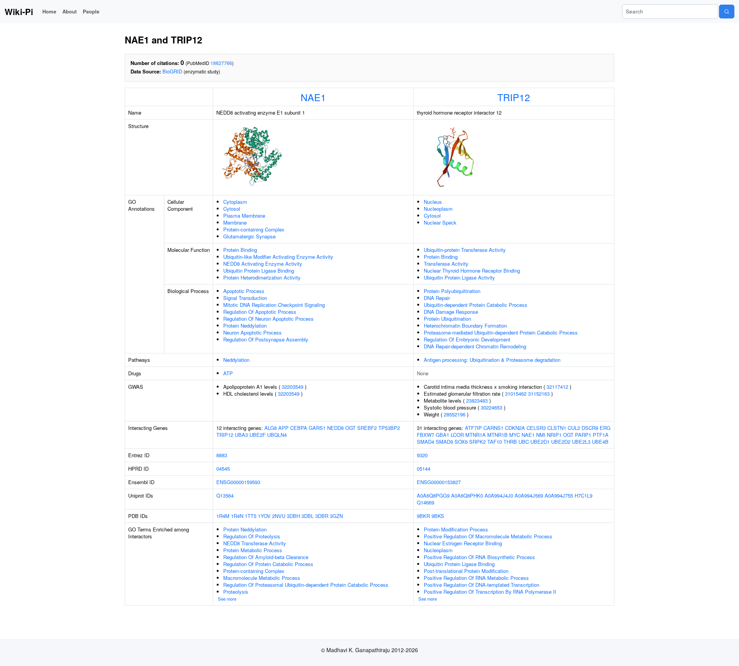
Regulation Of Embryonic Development (467, 339)
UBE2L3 (581, 441)
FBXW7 (425, 434)
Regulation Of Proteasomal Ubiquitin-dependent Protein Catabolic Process (305, 584)
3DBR (321, 515)
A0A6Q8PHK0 (467, 495)
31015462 (516, 393)
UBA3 (241, 434)
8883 (221, 455)
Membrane (235, 222)
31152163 (539, 393)
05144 (423, 468)
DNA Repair (437, 297)
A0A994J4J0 (499, 495)
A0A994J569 (529, 495)
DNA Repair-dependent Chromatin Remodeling (475, 346)
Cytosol (231, 208)
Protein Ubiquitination (447, 318)
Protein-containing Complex (253, 229)
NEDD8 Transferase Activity (254, 543)
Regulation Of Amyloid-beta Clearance (265, 557)
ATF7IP (473, 427)
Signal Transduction (245, 297)
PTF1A (601, 434)
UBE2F (257, 434)
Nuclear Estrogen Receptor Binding (463, 543)
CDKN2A (515, 427)
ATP (228, 373)
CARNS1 (493, 427)
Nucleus (433, 201)
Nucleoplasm (438, 208)
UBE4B (600, 441)
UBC (523, 441)
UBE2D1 (540, 441)
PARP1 (583, 434)
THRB (510, 441)
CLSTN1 (556, 427)
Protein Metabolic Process (252, 550)
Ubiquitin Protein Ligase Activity (459, 277)
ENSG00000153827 (439, 482)
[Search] (726, 11)
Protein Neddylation (245, 325)
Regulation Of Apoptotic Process (259, 311)
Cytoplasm (235, 201)
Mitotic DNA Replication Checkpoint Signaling (274, 304)
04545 (223, 468)
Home (49, 11)
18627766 (221, 63)
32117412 (557, 386)
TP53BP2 (389, 427)
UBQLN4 (277, 434)
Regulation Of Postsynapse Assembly (265, 339)
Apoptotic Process (243, 291)
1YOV (264, 515)
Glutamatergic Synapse (249, 236)
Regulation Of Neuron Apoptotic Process (268, 318)
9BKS (437, 515)
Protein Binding (240, 249)
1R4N (237, 515)
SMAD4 (425, 441)
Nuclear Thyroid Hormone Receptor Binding (472, 270)
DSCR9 (590, 427)
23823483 (477, 400)
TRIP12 (513, 97)
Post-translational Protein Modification (466, 570)
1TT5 (250, 515)
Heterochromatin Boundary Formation (465, 325)
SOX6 (461, 441)
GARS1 (317, 427)
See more (227, 599)
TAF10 (494, 441)
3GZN (336, 515)
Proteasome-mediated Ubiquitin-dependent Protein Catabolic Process (501, 332)
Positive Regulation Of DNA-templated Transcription (481, 584)
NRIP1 (554, 434)
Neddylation (236, 359)
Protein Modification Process (456, 529)
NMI (540, 434)
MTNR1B (497, 434)
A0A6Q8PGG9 (433, 495)
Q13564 (225, 495)
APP (283, 427)
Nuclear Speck (440, 222)
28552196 (454, 414)
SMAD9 (444, 441)
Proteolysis (235, 591)
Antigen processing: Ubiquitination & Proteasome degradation (492, 359)
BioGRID (172, 71)
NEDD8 (335, 427)
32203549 (292, 386)
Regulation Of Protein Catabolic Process (268, 564)
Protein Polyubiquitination (452, 291)
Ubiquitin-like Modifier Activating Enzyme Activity (278, 256)
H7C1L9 (583, 495)
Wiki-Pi (19, 11)
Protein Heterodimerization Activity (262, 277)
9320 (422, 455)
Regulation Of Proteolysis (251, 536)
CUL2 (574, 427)
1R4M (222, 515)
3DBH (293, 515)
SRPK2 (477, 441)
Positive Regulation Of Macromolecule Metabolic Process (488, 536)
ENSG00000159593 (238, 482)
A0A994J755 (559, 495)
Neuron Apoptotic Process (252, 332)
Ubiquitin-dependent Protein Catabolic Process (475, 304)
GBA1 (442, 434)
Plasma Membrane (244, 215)
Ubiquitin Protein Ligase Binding (258, 270)
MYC (514, 434)
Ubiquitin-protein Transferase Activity (465, 249)
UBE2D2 (560, 441)
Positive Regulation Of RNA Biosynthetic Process (479, 557)
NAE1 (313, 97)
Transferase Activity (446, 263)
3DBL (307, 515)
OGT (350, 427)
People (91, 11)
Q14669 (425, 502)
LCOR (457, 434)
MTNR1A (475, 434)
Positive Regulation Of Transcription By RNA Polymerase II (490, 591)
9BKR (423, 515)
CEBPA (298, 427)
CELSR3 (536, 427)
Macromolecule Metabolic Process (261, 577)
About (69, 11)
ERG (605, 427)
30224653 (491, 407)
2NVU (278, 515)
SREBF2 (367, 427)
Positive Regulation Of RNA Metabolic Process (476, 577)
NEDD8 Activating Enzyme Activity (262, 263)
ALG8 (270, 427)
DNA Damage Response (451, 311)
